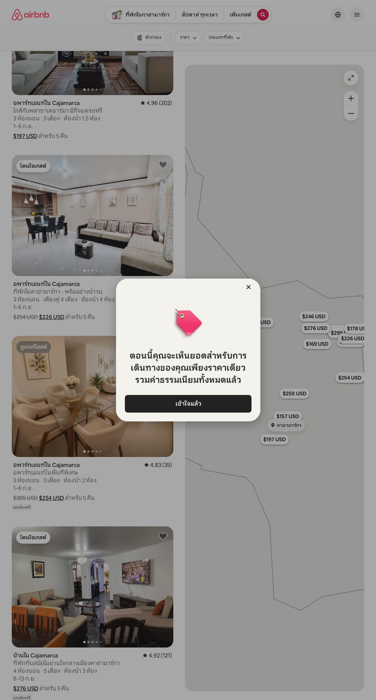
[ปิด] (249, 287)
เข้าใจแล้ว (188, 403)
